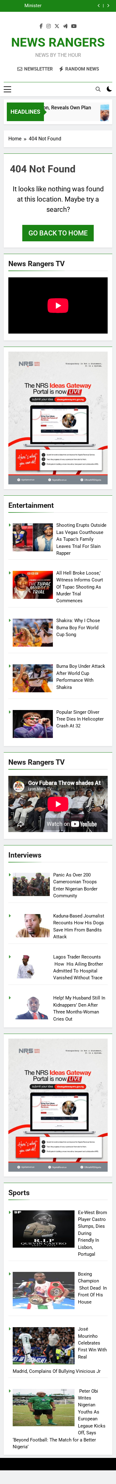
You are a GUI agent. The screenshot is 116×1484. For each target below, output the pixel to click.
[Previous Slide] (99, 5)
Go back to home (58, 233)
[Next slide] (108, 5)
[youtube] (74, 26)
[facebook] (41, 26)
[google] (65, 26)
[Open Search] (98, 89)
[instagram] (49, 26)
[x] (57, 26)
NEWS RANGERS (58, 42)
